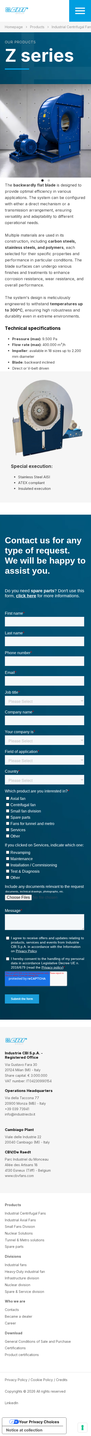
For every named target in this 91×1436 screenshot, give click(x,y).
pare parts (14, 1246)
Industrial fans (16, 1265)
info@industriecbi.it (20, 1114)
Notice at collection (24, 1430)
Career (10, 1323)
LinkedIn (11, 1403)
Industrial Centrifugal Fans (25, 1213)
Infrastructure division (22, 1278)
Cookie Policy (42, 1380)
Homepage (14, 27)
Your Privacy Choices (39, 1421)
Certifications (15, 1348)
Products (37, 27)
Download (13, 1333)
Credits (61, 1380)
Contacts (12, 1310)
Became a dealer (18, 1316)
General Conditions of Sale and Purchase (38, 1341)
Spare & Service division (24, 1292)
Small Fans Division (20, 1226)
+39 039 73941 (17, 1109)
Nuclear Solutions (19, 1233)
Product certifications (22, 1355)
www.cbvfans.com (19, 1176)
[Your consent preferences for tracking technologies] (82, 1427)
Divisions (13, 1256)
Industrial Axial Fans (20, 1220)
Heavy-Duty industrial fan (25, 1272)
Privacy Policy (16, 1380)
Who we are (15, 1301)
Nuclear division (17, 1285)
